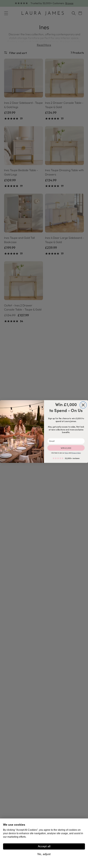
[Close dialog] (83, 405)
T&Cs (66, 453)
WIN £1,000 (66, 448)
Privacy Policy (76, 453)
